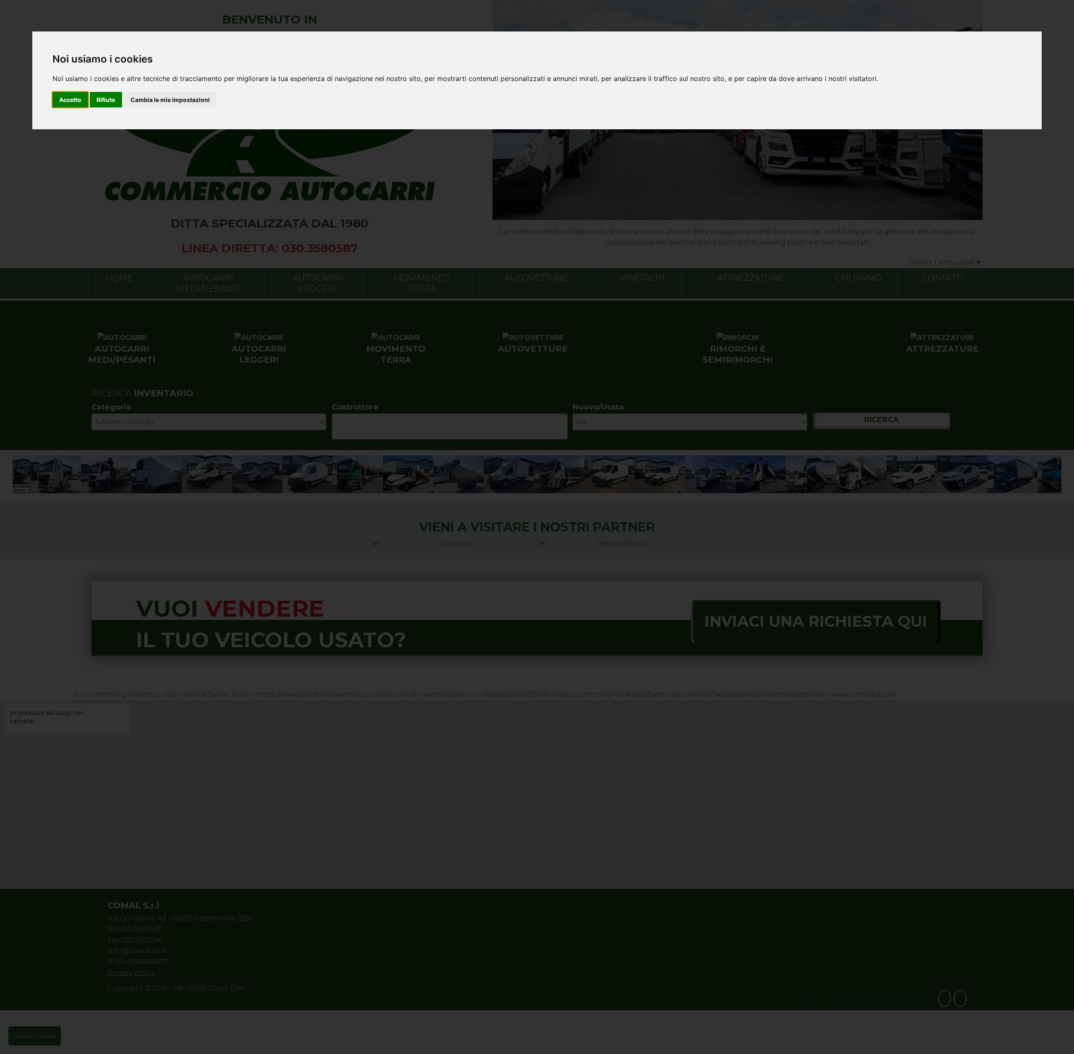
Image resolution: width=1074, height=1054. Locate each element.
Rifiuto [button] (105, 99)
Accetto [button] (70, 99)
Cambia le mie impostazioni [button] (170, 99)
